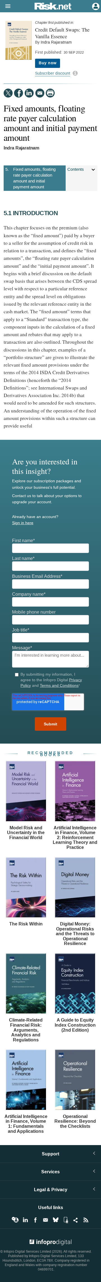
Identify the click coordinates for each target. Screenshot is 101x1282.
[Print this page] (50, 93)
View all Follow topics (15, 1220)
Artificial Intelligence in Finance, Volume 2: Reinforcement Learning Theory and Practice (75, 838)
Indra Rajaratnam (56, 42)
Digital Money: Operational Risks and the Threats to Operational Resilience (75, 934)
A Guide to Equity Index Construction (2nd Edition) (75, 1025)
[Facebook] (18, 93)
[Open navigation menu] (5, 6)
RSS (85, 1220)
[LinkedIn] (29, 93)
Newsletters (45, 1220)
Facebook (35, 1220)
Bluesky (55, 1220)
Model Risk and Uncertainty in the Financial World (26, 833)
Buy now (47, 63)
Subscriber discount (52, 73)
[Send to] (39, 93)
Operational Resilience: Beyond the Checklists (75, 1121)
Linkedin (25, 1220)
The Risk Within (26, 924)
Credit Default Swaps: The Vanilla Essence (62, 33)
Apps (65, 1220)
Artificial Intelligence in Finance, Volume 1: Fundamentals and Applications (25, 1123)
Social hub (75, 1220)
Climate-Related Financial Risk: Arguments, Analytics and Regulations (26, 1030)
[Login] (95, 6)
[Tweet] (8, 93)
